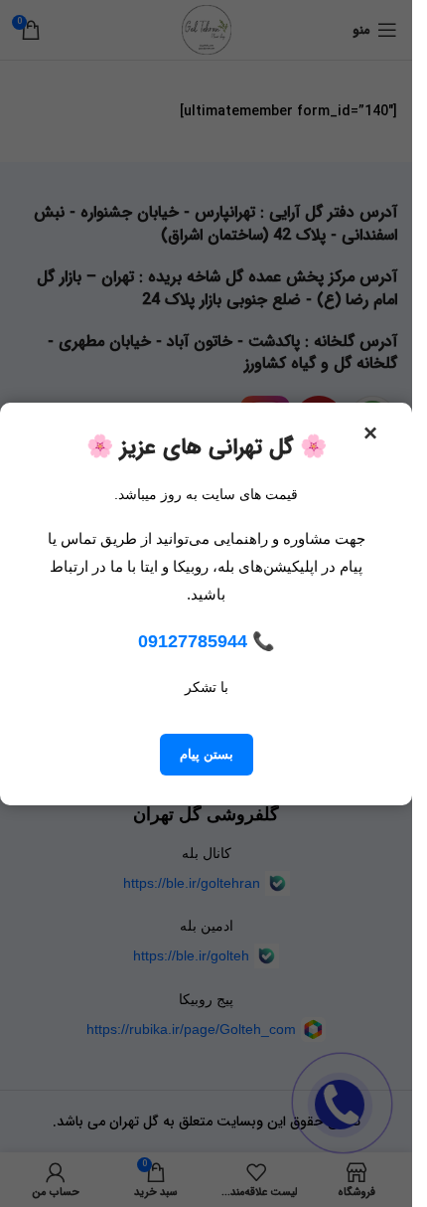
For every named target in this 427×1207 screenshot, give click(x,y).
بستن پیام (206, 754)
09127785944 (192, 641)
